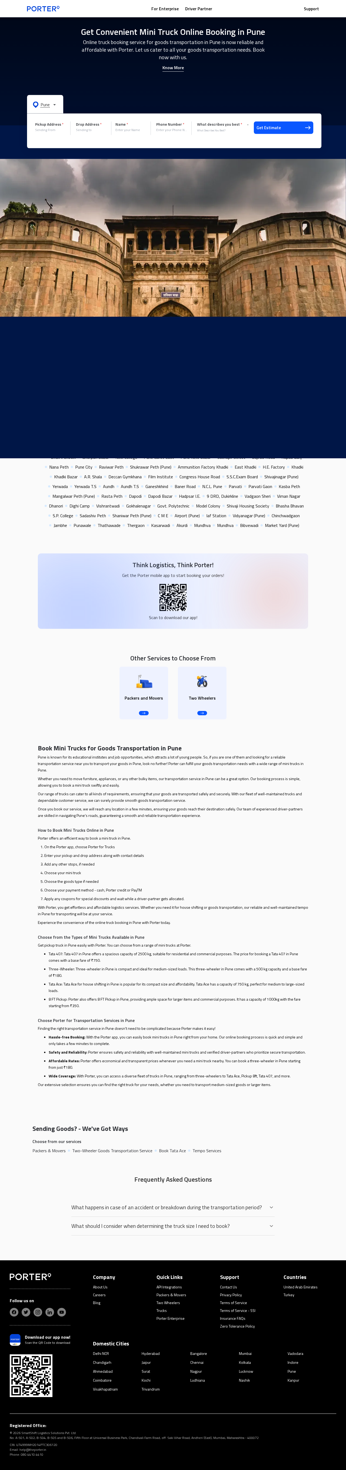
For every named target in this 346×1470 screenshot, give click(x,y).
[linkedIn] (49, 1312)
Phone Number (170, 124)
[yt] (61, 1312)
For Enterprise (165, 8)
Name (121, 124)
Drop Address (89, 124)
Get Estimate (269, 128)
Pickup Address (49, 124)
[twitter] (26, 1312)
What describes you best (219, 124)
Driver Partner (198, 8)
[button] (45, 104)
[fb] (14, 1312)
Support (311, 8)
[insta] (38, 1312)
